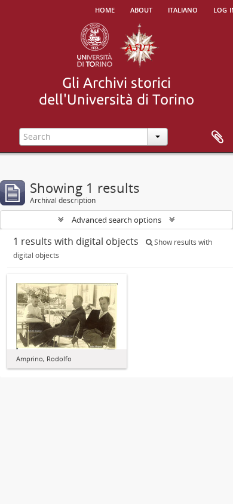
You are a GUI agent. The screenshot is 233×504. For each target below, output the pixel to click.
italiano (183, 9)
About (141, 9)
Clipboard (217, 137)
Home (105, 9)
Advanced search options (116, 219)
